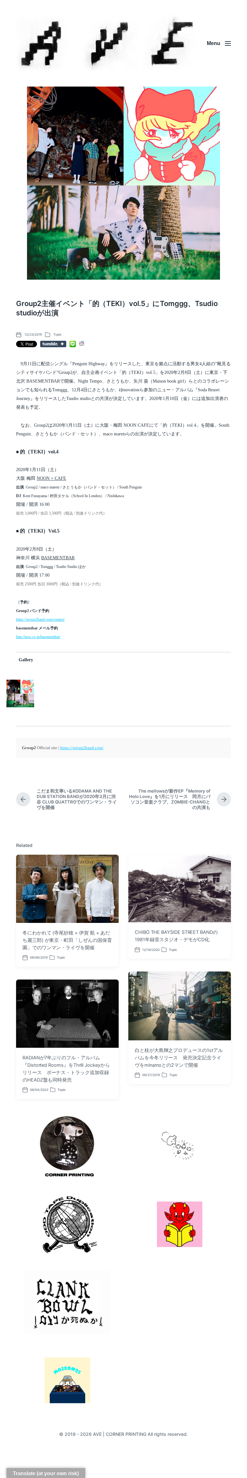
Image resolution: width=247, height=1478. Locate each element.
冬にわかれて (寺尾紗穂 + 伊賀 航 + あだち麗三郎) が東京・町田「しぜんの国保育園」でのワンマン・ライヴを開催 (67, 940)
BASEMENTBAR (58, 557)
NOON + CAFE (51, 478)
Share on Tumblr (53, 344)
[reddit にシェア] (81, 343)
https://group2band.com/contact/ (40, 619)
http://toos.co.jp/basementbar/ (38, 637)
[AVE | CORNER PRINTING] (107, 43)
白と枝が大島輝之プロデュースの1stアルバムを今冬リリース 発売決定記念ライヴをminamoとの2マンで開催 (179, 1057)
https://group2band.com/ (82, 747)
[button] (20, 693)
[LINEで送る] (72, 344)
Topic (57, 334)
